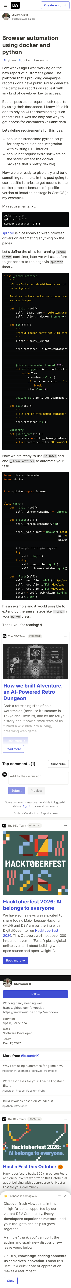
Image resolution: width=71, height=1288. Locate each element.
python (10, 60)
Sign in (27, 806)
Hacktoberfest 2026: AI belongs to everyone (32, 905)
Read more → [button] (15, 960)
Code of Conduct (24, 813)
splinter (8, 233)
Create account (55, 5)
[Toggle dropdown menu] (65, 636)
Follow (35, 994)
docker (25, 60)
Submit (16, 790)
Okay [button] (10, 1281)
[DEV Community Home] (15, 5)
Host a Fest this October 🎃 (33, 1166)
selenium (41, 60)
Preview (36, 790)
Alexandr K (20, 15)
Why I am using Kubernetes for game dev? (32, 1068)
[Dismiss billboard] (65, 1196)
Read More (13, 749)
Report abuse (49, 813)
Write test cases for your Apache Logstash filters (33, 1085)
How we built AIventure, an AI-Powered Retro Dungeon (32, 692)
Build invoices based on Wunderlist (27, 1103)
